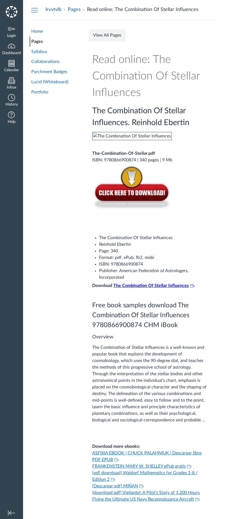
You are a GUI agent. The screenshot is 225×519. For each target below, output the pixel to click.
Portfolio (39, 92)
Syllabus (39, 51)
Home (37, 31)
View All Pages (107, 35)
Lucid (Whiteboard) (49, 82)
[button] (11, 100)
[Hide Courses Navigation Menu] (35, 10)
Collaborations (45, 61)
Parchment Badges (49, 72)
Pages (37, 41)
